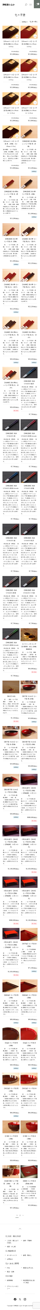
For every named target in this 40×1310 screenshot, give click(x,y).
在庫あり (25, 22)
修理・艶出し (27, 1255)
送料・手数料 (27, 1240)
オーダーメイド (12, 1255)
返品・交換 (10, 1271)
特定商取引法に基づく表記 (29, 1281)
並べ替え (35, 21)
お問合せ (10, 1259)
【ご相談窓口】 (10, 1251)
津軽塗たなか (8, 4)
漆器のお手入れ (28, 1268)
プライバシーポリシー (12, 1287)
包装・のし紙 (11, 1246)
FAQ (8, 1268)
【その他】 (9, 1276)
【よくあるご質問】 (12, 1263)
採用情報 (10, 1280)
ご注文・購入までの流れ (12, 1242)
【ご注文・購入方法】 (13, 1236)
